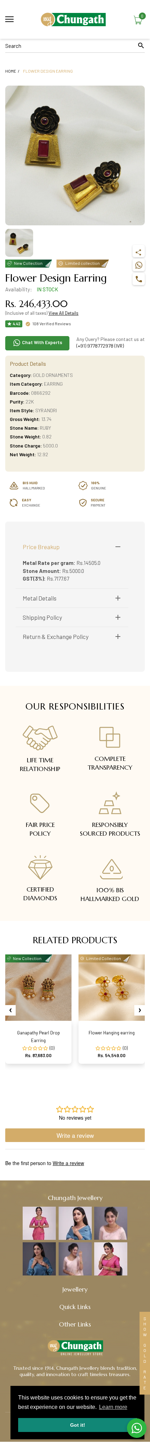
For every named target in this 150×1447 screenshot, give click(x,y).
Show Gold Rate (144, 1353)
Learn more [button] (113, 1407)
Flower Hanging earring (112, 1032)
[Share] (139, 251)
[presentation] (10, 1010)
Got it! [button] (77, 1425)
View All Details (63, 313)
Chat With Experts (41, 342)
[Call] (139, 279)
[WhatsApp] (139, 265)
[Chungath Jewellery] (75, 19)
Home (10, 70)
